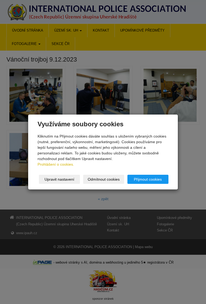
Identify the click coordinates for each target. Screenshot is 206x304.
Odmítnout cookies (104, 179)
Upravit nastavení (59, 179)
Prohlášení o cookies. (56, 164)
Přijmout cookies (148, 179)
